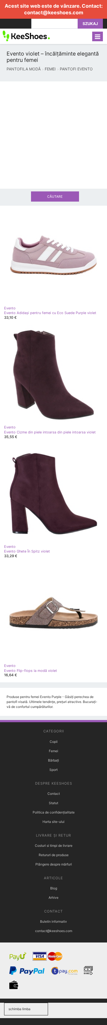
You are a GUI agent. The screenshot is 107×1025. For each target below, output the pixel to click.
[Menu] (97, 36)
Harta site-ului (53, 822)
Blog (53, 888)
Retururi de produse (54, 855)
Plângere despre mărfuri (53, 864)
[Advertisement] (53, 135)
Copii (54, 742)
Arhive (53, 897)
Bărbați (53, 760)
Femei (53, 751)
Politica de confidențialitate (54, 812)
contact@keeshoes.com (53, 12)
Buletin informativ (53, 921)
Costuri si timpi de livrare (53, 845)
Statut (53, 803)
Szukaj (90, 23)
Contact (53, 794)
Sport (53, 770)
